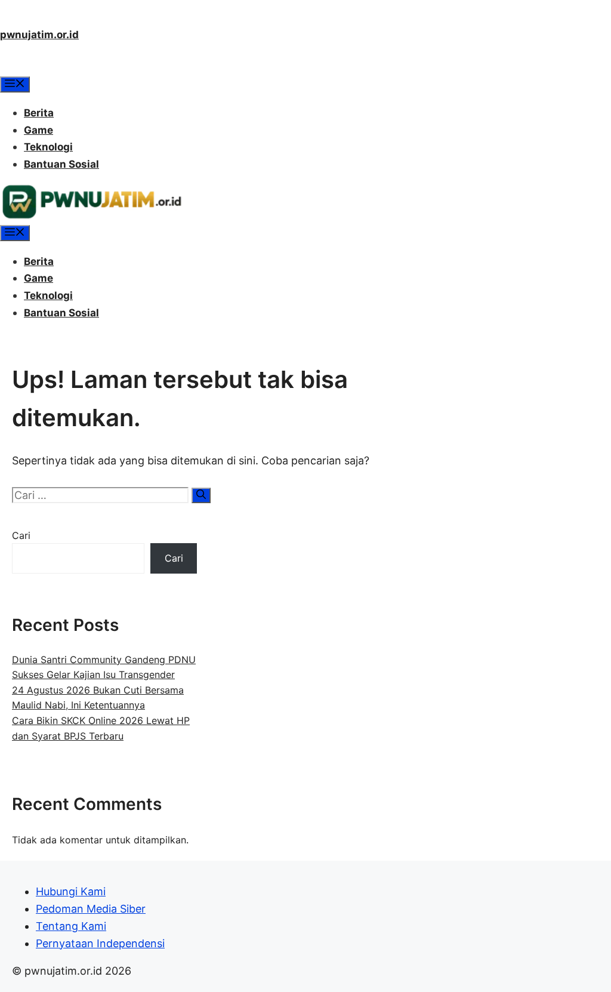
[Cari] (201, 495)
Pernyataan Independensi (100, 943)
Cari (21, 535)
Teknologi (48, 147)
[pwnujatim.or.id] (91, 216)
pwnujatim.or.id (39, 35)
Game (38, 130)
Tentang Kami (71, 926)
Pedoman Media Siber (91, 908)
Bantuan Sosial (61, 164)
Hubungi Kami (71, 891)
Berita (39, 113)
